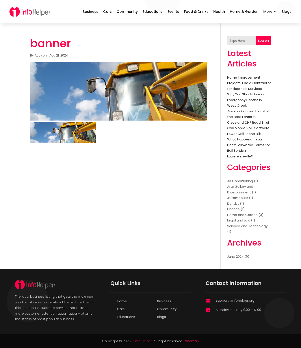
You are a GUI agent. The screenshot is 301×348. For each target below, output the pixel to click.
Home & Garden (244, 11)
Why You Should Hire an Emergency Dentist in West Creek (246, 100)
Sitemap (192, 341)
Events (173, 11)
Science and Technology (247, 226)
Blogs (287, 11)
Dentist (233, 203)
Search (263, 40)
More (267, 11)
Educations (153, 11)
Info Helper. (144, 341)
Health (219, 11)
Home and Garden (242, 214)
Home (122, 301)
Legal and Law (238, 220)
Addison (41, 55)
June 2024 (235, 256)
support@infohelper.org (235, 300)
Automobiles (237, 197)
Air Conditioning (240, 181)
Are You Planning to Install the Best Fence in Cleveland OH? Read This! (248, 117)
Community (127, 11)
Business (90, 11)
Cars (107, 11)
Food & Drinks (196, 11)
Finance (233, 209)
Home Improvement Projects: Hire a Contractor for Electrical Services (249, 83)
